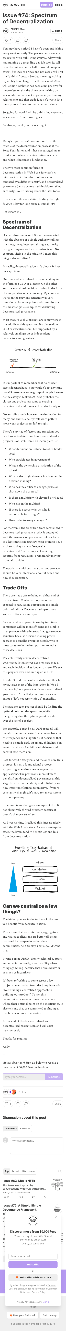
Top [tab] (7, 1171)
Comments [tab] (11, 1128)
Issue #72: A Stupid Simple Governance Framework (22, 1207)
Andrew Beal (18, 29)
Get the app (50, 1315)
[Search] (60, 1171)
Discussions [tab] (28, 1171)
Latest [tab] (15, 1171)
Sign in (59, 4)
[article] (33, 1189)
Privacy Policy (38, 1292)
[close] (56, 1216)
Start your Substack (24, 1315)
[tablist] (17, 1128)
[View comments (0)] (18, 40)
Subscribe (46, 4)
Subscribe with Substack (35, 1277)
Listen (58, 30)
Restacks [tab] (25, 1128)
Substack (16, 1323)
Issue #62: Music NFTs (19, 1180)
